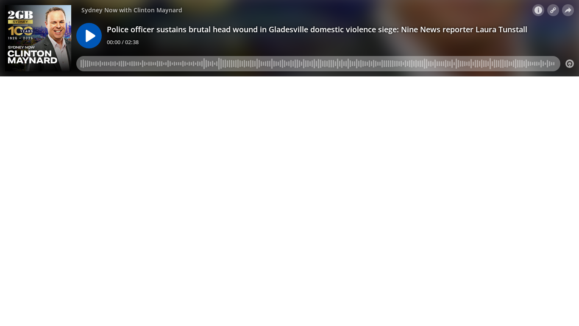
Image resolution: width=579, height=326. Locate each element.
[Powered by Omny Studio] (569, 63)
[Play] (89, 35)
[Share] (568, 10)
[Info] (538, 10)
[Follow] (553, 10)
